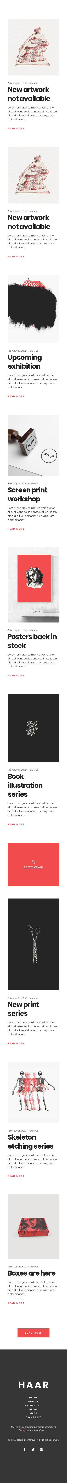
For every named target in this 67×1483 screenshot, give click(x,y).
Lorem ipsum (33, 867)
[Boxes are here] (33, 1226)
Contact (33, 1417)
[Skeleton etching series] (33, 1092)
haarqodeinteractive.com (33, 1430)
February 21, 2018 (17, 83)
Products (33, 1405)
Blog (33, 1409)
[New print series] (33, 944)
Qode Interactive (26, 1440)
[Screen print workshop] (33, 445)
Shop (33, 1413)
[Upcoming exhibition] (33, 309)
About (33, 1401)
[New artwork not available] (33, 47)
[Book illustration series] (33, 728)
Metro (35, 83)
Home (33, 1397)
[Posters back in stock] (33, 584)
